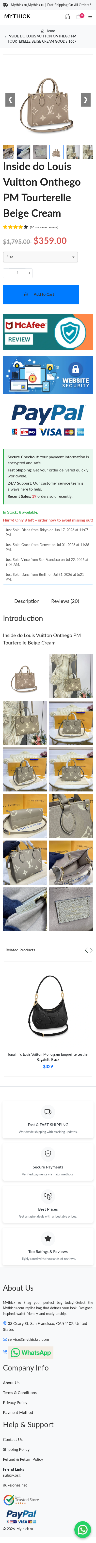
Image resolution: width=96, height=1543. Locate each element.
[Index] (67, 16)
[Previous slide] (86, 950)
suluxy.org (11, 1475)
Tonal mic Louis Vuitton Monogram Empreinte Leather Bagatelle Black (48, 1057)
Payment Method (18, 1413)
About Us (11, 1383)
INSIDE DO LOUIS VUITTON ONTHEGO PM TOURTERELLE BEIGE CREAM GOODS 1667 (42, 39)
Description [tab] (26, 601)
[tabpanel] (48, 1020)
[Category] (90, 17)
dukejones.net (15, 1485)
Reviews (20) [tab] (65, 601)
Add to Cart (44, 294)
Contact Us (13, 1440)
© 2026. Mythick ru (18, 1529)
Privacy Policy (15, 1403)
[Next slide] (91, 950)
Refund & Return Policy (23, 1459)
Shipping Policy (16, 1450)
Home (50, 31)
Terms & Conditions (20, 1393)
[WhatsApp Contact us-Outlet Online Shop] (82, 1529)
